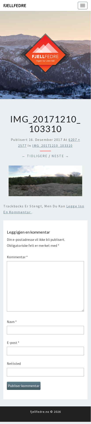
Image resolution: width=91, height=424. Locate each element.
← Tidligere (35, 156)
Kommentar (17, 257)
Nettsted (14, 363)
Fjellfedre (14, 5)
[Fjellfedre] (45, 54)
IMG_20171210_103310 (52, 145)
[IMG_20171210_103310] (45, 182)
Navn (12, 321)
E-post (13, 342)
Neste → (60, 156)
